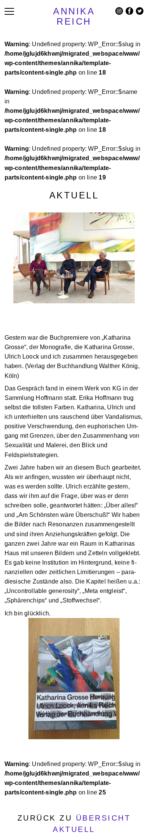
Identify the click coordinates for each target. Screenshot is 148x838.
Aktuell (74, 195)
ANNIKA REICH (74, 16)
